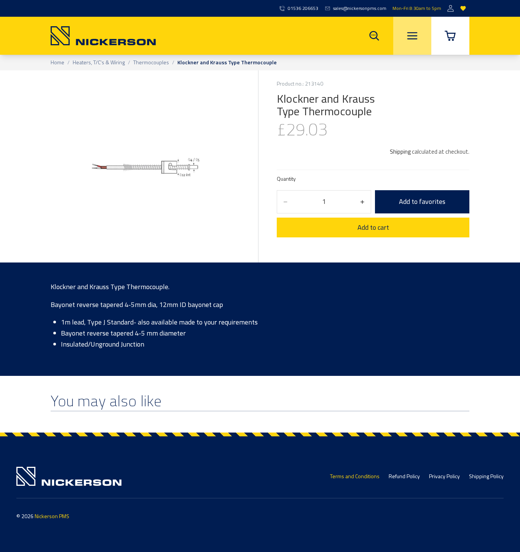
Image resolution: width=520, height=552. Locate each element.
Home (57, 62)
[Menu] (412, 36)
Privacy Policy (444, 476)
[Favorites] (463, 8)
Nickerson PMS (52, 516)
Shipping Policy (486, 476)
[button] (450, 36)
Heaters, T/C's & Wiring (99, 62)
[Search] (374, 36)
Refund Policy (404, 476)
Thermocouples (151, 62)
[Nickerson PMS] (103, 35)
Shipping (400, 151)
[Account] (450, 8)
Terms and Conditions (355, 476)
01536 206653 (303, 8)
